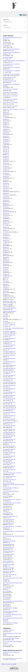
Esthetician (6, 112)
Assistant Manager (8, 57)
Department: (6, 19)
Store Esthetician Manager (10, 608)
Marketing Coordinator (9, 541)
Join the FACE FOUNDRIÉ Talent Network (12, 659)
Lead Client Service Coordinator (12, 499)
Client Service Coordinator (10, 89)
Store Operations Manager (10, 623)
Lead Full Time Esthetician (10, 516)
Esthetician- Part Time (9, 298)
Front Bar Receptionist (9, 331)
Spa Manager (6, 604)
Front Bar (5, 314)
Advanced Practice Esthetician (11, 49)
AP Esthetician (7, 42)
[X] (24, 15)
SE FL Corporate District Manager (12, 641)
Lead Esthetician (7, 506)
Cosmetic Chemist (8, 630)
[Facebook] (22, 15)
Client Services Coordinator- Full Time (14, 109)
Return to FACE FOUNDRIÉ (8, 664)
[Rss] (26, 15)
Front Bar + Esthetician (9, 325)
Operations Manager (8, 564)
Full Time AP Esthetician (9, 479)
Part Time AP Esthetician (10, 574)
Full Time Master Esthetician (11, 488)
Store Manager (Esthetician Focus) (12, 614)
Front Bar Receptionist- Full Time (12, 473)
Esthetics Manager (8, 304)
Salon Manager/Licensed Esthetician (13, 601)
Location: (5, 25)
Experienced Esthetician (9, 308)
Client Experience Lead (9, 77)
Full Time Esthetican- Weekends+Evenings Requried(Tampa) (13, 483)
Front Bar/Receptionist (9, 476)
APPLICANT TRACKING (14, 669)
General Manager (8, 496)
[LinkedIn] (20, 15)
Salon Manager (7, 587)
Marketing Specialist (8, 544)
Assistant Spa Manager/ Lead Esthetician (14, 60)
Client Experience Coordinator (11, 64)
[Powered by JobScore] (14, 668)
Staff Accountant (7, 645)
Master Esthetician (8, 558)
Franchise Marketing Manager (11, 638)
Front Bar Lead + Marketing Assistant (13, 328)
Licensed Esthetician (8, 519)
